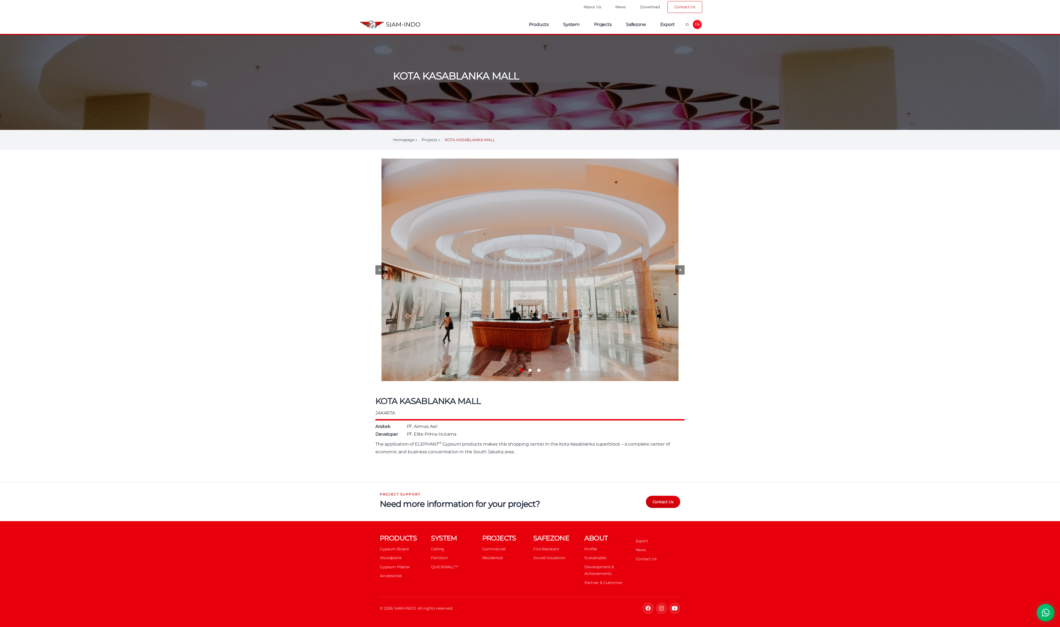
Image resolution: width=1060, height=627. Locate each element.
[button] (380, 270)
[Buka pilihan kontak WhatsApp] (1045, 612)
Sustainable (595, 557)
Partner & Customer (603, 582)
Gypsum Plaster (395, 566)
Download (650, 6)
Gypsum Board (394, 548)
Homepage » (405, 139)
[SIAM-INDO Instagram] (661, 608)
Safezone (636, 24)
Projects (603, 24)
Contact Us (684, 6)
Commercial (494, 548)
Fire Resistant (546, 548)
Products (539, 24)
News (620, 6)
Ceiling (437, 548)
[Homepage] (390, 24)
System (571, 24)
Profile (590, 548)
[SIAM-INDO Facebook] (648, 608)
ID (687, 24)
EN (697, 24)
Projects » (431, 139)
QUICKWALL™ (444, 566)
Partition (439, 557)
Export (667, 24)
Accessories (391, 575)
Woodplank (391, 557)
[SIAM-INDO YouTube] (674, 608)
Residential (492, 557)
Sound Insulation (549, 557)
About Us (592, 6)
